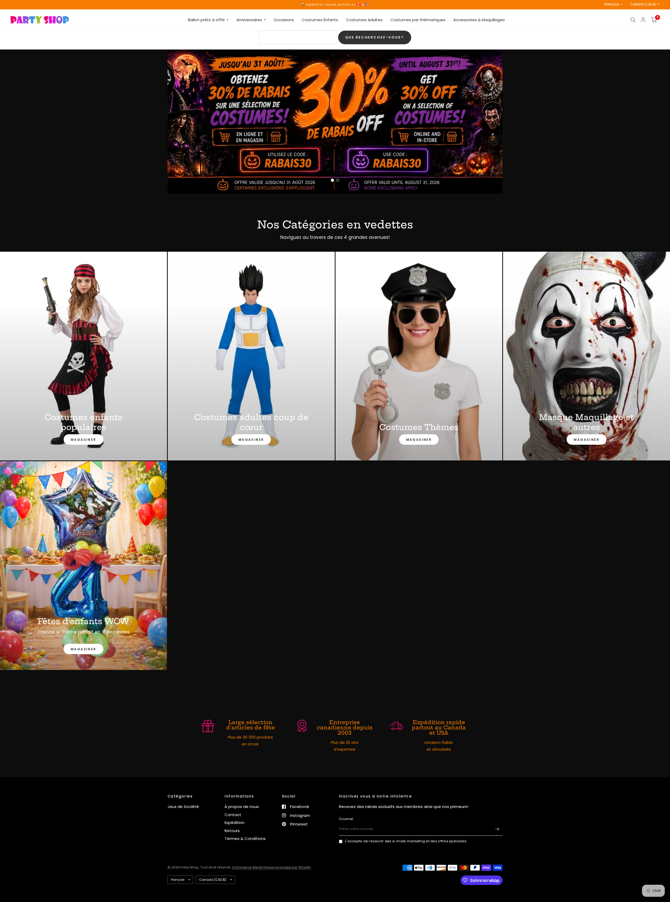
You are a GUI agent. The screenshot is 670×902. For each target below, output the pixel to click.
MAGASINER (83, 439)
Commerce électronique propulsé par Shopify (271, 867)
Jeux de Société (183, 806)
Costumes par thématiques (417, 20)
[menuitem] (208, 20)
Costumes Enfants (320, 20)
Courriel (346, 818)
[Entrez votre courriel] (497, 829)
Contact (233, 814)
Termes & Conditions (245, 838)
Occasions (283, 20)
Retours (232, 830)
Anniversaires (249, 20)
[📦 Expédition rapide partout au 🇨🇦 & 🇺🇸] (335, 4)
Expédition (234, 822)
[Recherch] (633, 19)
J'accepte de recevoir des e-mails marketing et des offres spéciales (405, 841)
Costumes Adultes (364, 20)
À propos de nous (242, 806)
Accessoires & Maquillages (479, 20)
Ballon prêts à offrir (206, 20)
